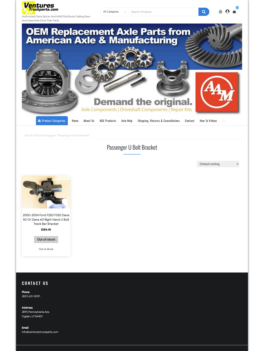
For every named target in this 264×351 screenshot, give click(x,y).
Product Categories (53, 120)
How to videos (208, 120)
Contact (190, 120)
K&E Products (108, 120)
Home (75, 120)
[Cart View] (234, 12)
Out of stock (46, 239)
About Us (89, 120)
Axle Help (127, 120)
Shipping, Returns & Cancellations (159, 120)
